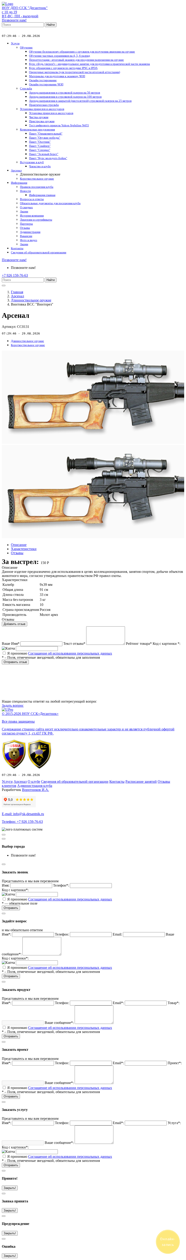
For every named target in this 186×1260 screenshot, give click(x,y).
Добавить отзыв (14, 624)
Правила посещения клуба (36, 187)
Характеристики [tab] (24, 549)
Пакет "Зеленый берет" (43, 154)
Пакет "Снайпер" (40, 146)
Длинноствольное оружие (31, 300)
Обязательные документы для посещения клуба (50, 203)
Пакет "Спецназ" (39, 150)
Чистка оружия (38, 117)
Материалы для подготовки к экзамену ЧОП (57, 76)
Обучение (26, 47)
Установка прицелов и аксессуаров (42, 109)
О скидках (26, 207)
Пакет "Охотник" (40, 141)
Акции (24, 211)
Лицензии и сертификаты (36, 219)
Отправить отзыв (15, 662)
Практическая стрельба (44, 105)
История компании (32, 215)
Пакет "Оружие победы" (44, 137)
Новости (25, 191)
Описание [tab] (19, 545)
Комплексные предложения (37, 129)
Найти (50, 24)
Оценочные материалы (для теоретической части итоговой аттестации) (74, 72)
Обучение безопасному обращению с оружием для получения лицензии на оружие (82, 51)
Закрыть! (10, 1188)
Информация (19, 182)
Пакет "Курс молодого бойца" (48, 158)
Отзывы (25, 228)
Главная (17, 292)
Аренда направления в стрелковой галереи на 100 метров (65, 96)
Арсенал (16, 170)
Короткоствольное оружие (37, 178)
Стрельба (26, 88)
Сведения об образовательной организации (38, 252)
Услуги (15, 43)
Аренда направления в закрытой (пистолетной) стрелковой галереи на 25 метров (80, 100)
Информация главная (42, 195)
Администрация (30, 232)
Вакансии (26, 236)
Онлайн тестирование (43, 80)
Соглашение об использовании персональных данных (70, 653)
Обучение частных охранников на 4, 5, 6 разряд (59, 55)
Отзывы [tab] (17, 553)
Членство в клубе (40, 166)
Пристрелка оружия (41, 121)
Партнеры (26, 223)
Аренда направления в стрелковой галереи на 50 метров (64, 92)
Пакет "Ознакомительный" (45, 133)
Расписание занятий (141, 781)
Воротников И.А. (35, 790)
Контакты (17, 248)
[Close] (3, 838)
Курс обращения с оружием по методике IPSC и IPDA (63, 68)
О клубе (34, 781)
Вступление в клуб (32, 162)
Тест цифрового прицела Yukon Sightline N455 (59, 125)
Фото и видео (28, 240)
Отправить (11, 908)
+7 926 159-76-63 (15, 275)
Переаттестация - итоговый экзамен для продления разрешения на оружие (76, 59)
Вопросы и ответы (32, 199)
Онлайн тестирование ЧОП (46, 84)
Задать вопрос (13, 705)
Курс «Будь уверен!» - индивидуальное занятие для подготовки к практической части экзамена (89, 64)
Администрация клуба (34, 786)
